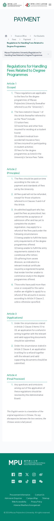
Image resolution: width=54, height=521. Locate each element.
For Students (39, 36)
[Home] (6, 35)
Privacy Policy (36, 502)
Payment (27, 40)
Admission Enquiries (13, 498)
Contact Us (39, 495)
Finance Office (20, 36)
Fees (14, 40)
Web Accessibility (19, 502)
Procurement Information (20, 495)
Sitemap (45, 498)
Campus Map (32, 498)
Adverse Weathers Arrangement (27, 505)
